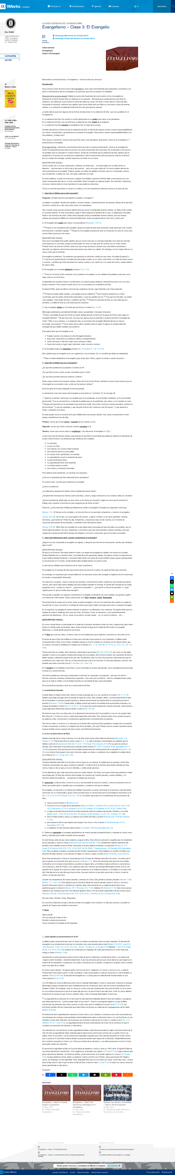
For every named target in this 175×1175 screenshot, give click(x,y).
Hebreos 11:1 (86, 861)
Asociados (161, 6)
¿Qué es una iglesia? (12, 136)
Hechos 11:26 (61, 952)
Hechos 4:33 (48, 893)
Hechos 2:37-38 (48, 516)
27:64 (71, 814)
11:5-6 (90, 888)
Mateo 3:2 (119, 845)
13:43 (59, 893)
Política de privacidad (83, 1172)
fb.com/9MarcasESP (154, 1172)
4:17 (125, 845)
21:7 (58, 949)
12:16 (81, 893)
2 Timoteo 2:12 (102, 947)
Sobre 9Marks (10, 1172)
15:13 (49, 808)
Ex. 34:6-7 (98, 746)
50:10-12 (108, 652)
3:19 (64, 848)
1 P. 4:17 (100, 348)
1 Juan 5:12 (103, 1062)
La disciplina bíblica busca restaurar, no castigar (114, 1155)
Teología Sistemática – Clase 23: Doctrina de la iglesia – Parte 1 (12, 145)
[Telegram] (84, 1075)
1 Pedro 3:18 (120, 808)
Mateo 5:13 (112, 944)
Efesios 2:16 (66, 795)
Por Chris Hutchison (10, 138)
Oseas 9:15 (90, 743)
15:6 (44, 947)
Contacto (72, 1172)
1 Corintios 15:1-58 (117, 814)
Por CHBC (9, 32)
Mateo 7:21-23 (116, 1004)
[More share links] (128, 1075)
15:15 (86, 893)
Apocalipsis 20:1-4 (105, 827)
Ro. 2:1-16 (57, 755)
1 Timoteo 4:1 (89, 947)
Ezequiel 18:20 (109, 746)
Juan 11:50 (125, 805)
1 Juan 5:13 (59, 1022)
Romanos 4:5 (82, 888)
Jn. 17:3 (117, 644)
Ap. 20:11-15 (67, 755)
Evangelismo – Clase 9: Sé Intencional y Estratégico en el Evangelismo (84, 1104)
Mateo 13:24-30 (49, 1009)
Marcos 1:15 (47, 512)
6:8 (55, 893)
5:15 (76, 893)
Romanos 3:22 (75, 842)
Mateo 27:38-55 (87, 805)
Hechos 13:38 (125, 879)
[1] (110, 431)
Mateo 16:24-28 (110, 853)
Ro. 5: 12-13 (123, 695)
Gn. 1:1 (92, 644)
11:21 (69, 848)
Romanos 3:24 (68, 893)
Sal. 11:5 (75, 743)
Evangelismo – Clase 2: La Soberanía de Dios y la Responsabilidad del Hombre (61, 1155)
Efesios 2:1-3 (47, 741)
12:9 (117, 893)
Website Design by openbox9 (99, 1172)
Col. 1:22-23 (78, 947)
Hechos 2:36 (109, 816)
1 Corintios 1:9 (76, 663)
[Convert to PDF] (117, 1075)
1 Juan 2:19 (120, 947)
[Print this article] (106, 1075)
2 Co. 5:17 (59, 978)
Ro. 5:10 (46, 795)
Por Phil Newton (9, 131)
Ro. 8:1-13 (69, 706)
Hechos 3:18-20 (48, 527)
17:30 (97, 842)
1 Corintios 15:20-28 (89, 827)
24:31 (120, 944)
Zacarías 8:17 (101, 743)
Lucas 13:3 (46, 848)
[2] (67, 866)
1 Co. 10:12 (64, 947)
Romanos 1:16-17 (93, 222)
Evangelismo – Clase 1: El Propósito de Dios (52, 1149)
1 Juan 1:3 (87, 663)
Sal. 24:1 (100, 652)
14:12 (54, 949)
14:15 (74, 848)
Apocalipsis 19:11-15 (55, 825)
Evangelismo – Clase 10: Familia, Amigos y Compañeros (54, 1103)
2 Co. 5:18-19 (55, 795)
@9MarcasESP (167, 1172)
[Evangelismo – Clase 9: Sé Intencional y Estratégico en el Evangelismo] (87, 1093)
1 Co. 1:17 (84, 269)
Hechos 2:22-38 (88, 842)
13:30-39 (118, 816)
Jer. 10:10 (109, 644)
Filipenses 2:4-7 (71, 802)
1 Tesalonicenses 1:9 (101, 848)
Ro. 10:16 (82, 348)
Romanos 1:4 (97, 814)
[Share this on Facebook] (50, 1075)
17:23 (60, 814)
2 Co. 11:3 (126, 1020)
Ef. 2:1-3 (77, 706)
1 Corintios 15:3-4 (101, 805)
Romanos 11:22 (53, 947)
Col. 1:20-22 (77, 795)
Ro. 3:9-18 (89, 708)
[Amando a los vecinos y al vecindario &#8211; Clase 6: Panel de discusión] (118, 1093)
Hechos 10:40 (86, 814)
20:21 (79, 848)
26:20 (90, 848)
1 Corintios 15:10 (95, 893)
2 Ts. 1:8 (92, 348)
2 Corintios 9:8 (109, 893)
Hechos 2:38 (57, 848)
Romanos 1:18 (121, 738)
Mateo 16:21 (52, 814)
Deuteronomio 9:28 (63, 743)
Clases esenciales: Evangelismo (62, 23)
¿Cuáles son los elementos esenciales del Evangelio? (12, 127)
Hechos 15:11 (70, 888)
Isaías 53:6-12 (114, 805)
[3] (113, 890)
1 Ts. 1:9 (124, 644)
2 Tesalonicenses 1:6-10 (114, 822)
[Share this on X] (62, 1075)
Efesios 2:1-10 (109, 888)
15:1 (71, 947)
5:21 (84, 808)
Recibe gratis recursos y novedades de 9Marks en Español (87, 1165)
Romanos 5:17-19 (59, 808)
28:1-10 (77, 814)
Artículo (44, 40)
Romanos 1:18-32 (56, 703)
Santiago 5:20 (115, 848)
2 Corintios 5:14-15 (74, 808)
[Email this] (95, 1075)
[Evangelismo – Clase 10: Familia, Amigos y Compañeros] (56, 1093)
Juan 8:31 (126, 944)
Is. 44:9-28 (100, 644)
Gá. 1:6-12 (96, 307)
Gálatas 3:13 (92, 808)
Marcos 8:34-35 (56, 975)
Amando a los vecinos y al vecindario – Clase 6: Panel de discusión (117, 1103)
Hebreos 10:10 (103, 808)
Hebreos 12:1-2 (48, 1022)
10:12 (112, 808)
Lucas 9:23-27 (122, 853)
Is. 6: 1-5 (84, 741)
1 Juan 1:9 (56, 882)
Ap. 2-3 (48, 949)
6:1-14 (106, 814)
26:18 (85, 848)
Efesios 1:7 (46, 882)
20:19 (65, 814)
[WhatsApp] (73, 1075)
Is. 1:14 (82, 743)
